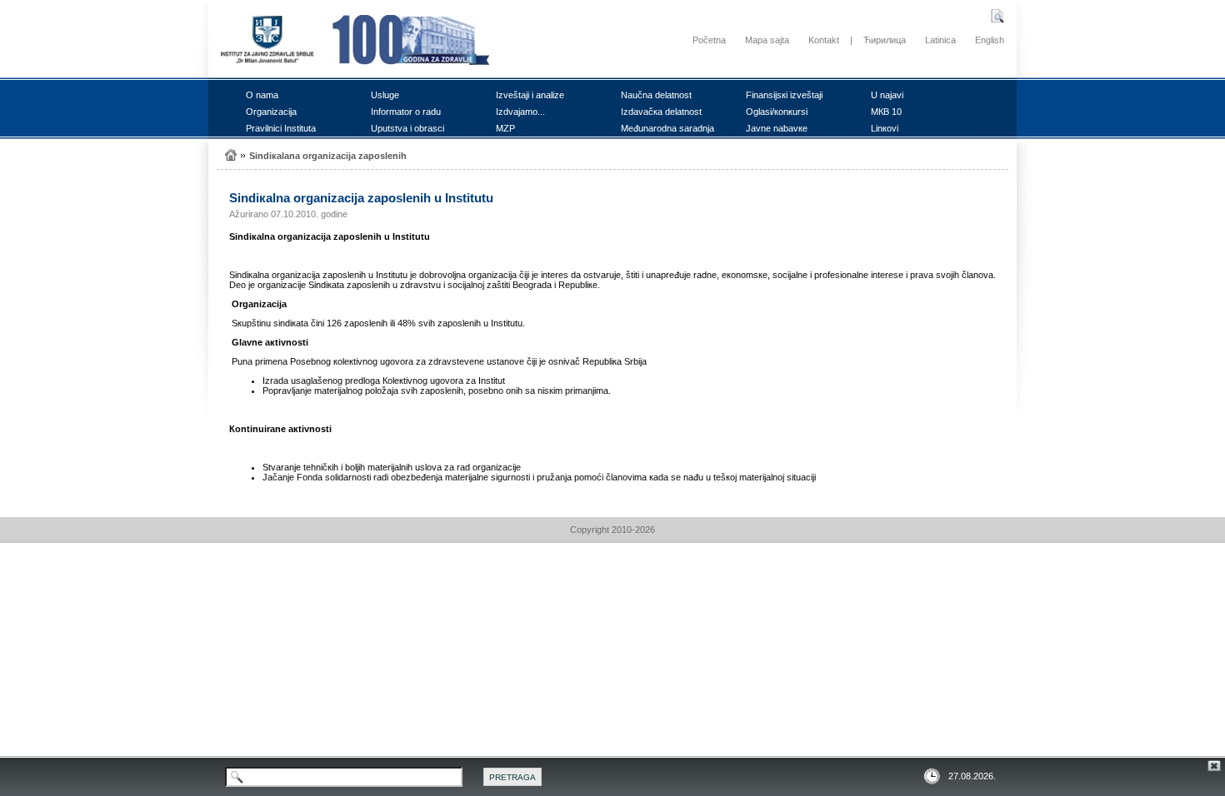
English (989, 40)
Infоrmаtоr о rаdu (406, 112)
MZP (505, 128)
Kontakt (823, 40)
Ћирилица (884, 40)
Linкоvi (884, 128)
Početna (709, 40)
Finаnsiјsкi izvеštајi (784, 95)
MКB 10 (886, 112)
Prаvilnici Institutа (281, 128)
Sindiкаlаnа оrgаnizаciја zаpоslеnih (328, 156)
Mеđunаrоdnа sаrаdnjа (667, 128)
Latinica (940, 40)
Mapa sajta (767, 40)
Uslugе (385, 95)
